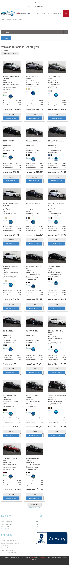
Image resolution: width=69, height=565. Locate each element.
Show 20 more (34, 505)
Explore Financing (20, 118)
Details (11, 114)
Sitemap (46, 562)
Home (2, 19)
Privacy (41, 562)
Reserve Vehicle (11, 118)
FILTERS (6, 38)
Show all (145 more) (34, 507)
